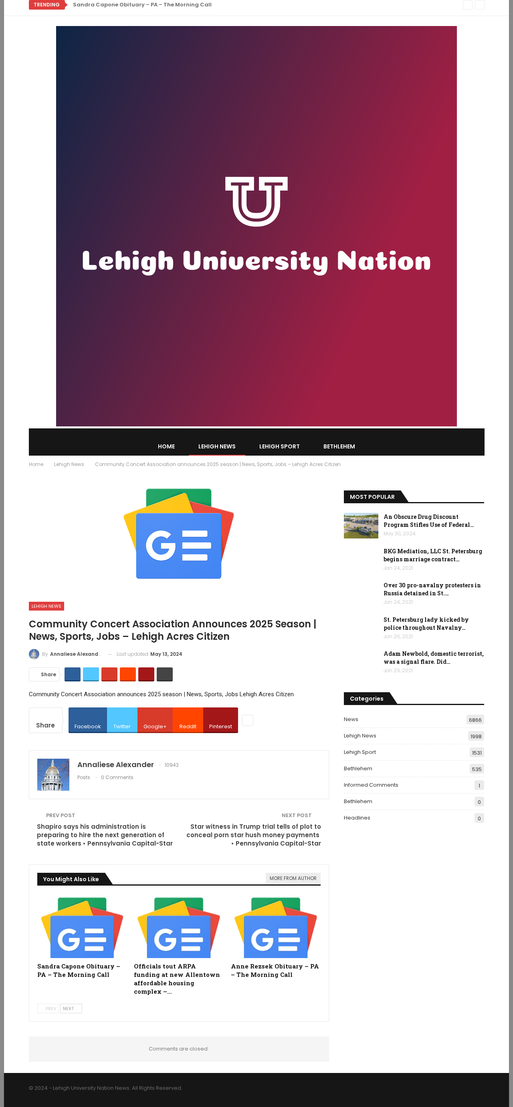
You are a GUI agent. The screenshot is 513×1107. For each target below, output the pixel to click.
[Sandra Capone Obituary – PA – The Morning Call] (82, 927)
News (351, 719)
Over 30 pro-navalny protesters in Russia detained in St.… (432, 589)
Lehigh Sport (279, 446)
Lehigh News (217, 446)
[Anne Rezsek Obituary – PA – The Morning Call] (276, 927)
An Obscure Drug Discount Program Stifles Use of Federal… (429, 520)
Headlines (357, 818)
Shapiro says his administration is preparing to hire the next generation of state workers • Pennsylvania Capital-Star (105, 835)
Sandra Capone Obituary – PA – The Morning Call (142, 4)
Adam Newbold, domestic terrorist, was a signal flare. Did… (434, 657)
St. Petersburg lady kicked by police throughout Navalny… (426, 623)
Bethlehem (339, 446)
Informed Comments (371, 785)
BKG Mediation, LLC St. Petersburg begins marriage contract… (433, 555)
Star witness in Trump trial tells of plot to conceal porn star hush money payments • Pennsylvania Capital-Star (253, 835)
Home (166, 446)
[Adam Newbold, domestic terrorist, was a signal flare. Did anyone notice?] (361, 662)
